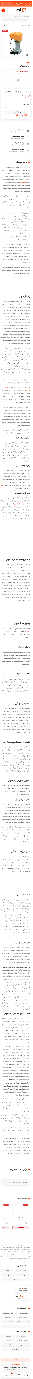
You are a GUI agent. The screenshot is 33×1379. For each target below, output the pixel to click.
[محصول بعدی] (2, 25)
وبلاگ (23, 1275)
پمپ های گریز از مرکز (19, 504)
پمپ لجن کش (26, 390)
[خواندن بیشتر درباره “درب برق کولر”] (22, 1217)
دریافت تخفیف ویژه (8, 3)
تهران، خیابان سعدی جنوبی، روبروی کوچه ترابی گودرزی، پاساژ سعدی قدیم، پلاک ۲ (15, 1367)
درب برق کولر (26, 1223)
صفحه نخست (23, 1271)
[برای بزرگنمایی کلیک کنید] (27, 55)
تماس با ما (8, 1275)
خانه (29, 26)
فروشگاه (8, 1271)
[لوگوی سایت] (21, 10)
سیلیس (28, 632)
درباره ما (16, 1279)
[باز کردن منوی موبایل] (29, 10)
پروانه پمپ (23, 182)
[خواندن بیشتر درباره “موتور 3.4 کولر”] (2, 1217)
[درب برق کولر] (20, 1211)
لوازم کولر (23, 26)
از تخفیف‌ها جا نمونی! (23, 4)
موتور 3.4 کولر (6, 1223)
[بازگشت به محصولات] (5, 25)
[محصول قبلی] (7, 25)
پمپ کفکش (8, 387)
